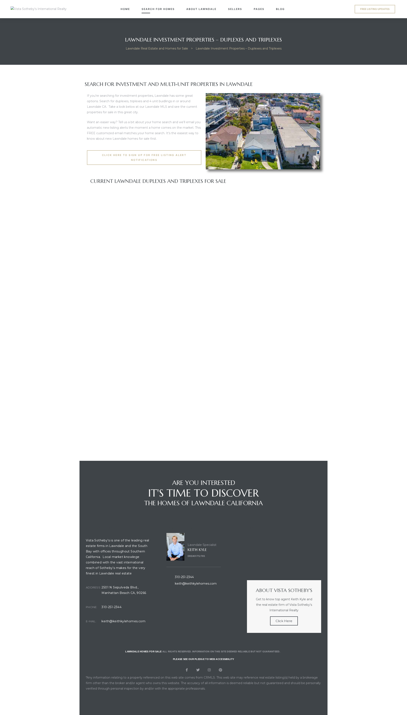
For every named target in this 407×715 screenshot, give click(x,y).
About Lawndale (201, 9)
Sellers (235, 9)
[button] (375, 9)
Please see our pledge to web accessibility (203, 659)
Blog (280, 9)
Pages (259, 9)
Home (125, 9)
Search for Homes (158, 9)
